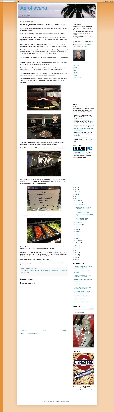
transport (62, 270)
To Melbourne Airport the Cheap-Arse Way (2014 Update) (83, 267)
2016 (76, 196)
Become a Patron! (77, 69)
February (78, 240)
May (77, 233)
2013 (76, 248)
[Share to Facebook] (26, 272)
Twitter (74, 70)
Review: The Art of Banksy (81, 302)
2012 (76, 250)
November (79, 203)
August (78, 227)
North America (55, 270)
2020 (76, 187)
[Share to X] (25, 272)
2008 (76, 259)
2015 (76, 198)
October (78, 222)
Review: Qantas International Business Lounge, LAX (83, 207)
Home (44, 330)
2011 (76, 252)
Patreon (75, 67)
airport (31, 270)
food (44, 270)
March (78, 238)
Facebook (75, 72)
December (79, 200)
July (77, 229)
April (77, 236)
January (78, 243)
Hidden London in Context (81, 284)
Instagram (75, 73)
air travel (27, 270)
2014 (76, 245)
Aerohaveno (33, 8)
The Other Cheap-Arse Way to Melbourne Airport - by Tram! (82, 292)
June (77, 231)
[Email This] (22, 272)
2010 (76, 255)
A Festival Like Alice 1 (80, 299)
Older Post (64, 330)
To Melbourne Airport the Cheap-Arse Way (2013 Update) (83, 276)
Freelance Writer (77, 77)
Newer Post (24, 330)
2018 (76, 191)
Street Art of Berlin (80, 205)
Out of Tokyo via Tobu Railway (82, 296)
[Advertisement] (44, 324)
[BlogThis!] (23, 272)
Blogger (68, 401)
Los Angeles (48, 270)
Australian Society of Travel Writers (82, 111)
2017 (76, 194)
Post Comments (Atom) (34, 333)
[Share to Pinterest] (28, 272)
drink (41, 270)
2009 (76, 257)
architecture (36, 270)
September (79, 224)
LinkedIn (75, 75)
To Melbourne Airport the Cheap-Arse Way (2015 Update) (83, 287)
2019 (76, 189)
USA (65, 270)
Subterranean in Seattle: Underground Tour (82, 219)
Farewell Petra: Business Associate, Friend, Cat (82, 211)
